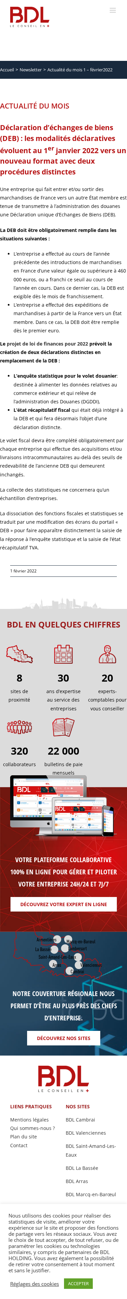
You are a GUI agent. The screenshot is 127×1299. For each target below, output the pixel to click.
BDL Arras (77, 1181)
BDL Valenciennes (86, 1133)
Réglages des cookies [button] (34, 1284)
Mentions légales (29, 1119)
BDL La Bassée (82, 1168)
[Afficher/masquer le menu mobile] (113, 10)
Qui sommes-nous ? (32, 1128)
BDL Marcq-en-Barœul (91, 1194)
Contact (18, 1145)
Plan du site (23, 1136)
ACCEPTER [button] (78, 1283)
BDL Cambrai (80, 1119)
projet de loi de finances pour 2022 (47, 343)
